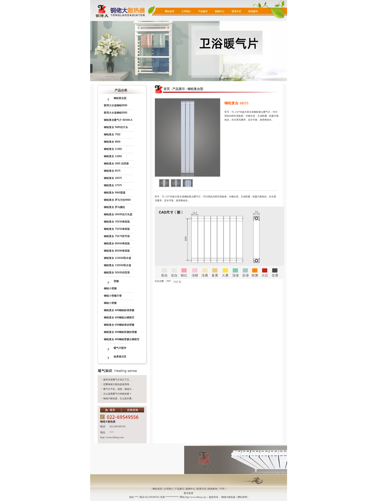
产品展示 (203, 11)
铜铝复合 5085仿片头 (116, 127)
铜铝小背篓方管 (113, 295)
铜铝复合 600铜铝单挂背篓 (119, 324)
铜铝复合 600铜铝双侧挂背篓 (120, 332)
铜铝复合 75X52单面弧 (117, 228)
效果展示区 (120, 356)
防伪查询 (253, 11)
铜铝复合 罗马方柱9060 (117, 199)
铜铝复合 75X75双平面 (117, 236)
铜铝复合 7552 (112, 134)
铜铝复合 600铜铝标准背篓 (119, 310)
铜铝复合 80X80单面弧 (117, 250)
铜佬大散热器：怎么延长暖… (118, 398)
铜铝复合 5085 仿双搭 (116, 163)
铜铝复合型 (120, 98)
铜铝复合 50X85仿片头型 (118, 214)
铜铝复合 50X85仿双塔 (117, 272)
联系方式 (236, 11)
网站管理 (242, 497)
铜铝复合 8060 (112, 141)
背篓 (116, 281)
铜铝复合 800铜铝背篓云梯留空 (121, 339)
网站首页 (169, 11)
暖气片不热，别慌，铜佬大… (118, 389)
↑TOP (221, 488)
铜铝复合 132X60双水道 (117, 265)
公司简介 (186, 11)
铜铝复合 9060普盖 (114, 192)
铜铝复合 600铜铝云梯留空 (119, 317)
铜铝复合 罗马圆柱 (114, 207)
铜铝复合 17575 (113, 185)
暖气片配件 (120, 347)
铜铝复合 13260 (113, 156)
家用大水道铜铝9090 (115, 105)
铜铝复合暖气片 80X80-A (118, 119)
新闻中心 (219, 11)
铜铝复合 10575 (113, 178)
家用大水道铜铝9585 (115, 112)
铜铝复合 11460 (113, 148)
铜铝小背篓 (110, 288)
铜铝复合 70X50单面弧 (117, 221)
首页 (167, 89)
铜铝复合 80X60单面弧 (117, 243)
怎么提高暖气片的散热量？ (117, 393)
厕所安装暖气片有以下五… (117, 379)
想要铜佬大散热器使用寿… (117, 384)
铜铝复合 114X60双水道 (117, 257)
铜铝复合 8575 (112, 170)
